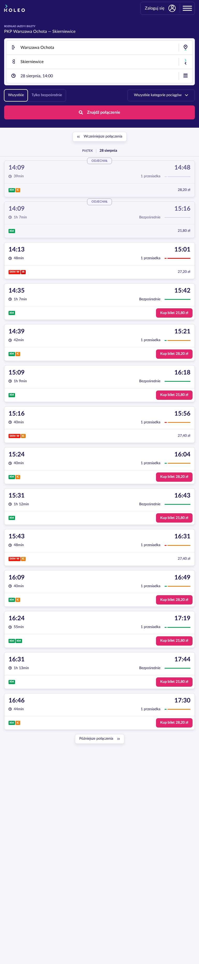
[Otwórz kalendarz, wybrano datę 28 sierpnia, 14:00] (186, 76)
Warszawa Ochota (30, 31)
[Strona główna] (14, 8)
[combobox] (99, 48)
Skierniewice (63, 31)
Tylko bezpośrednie (47, 95)
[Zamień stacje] (186, 62)
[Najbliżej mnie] (186, 48)
